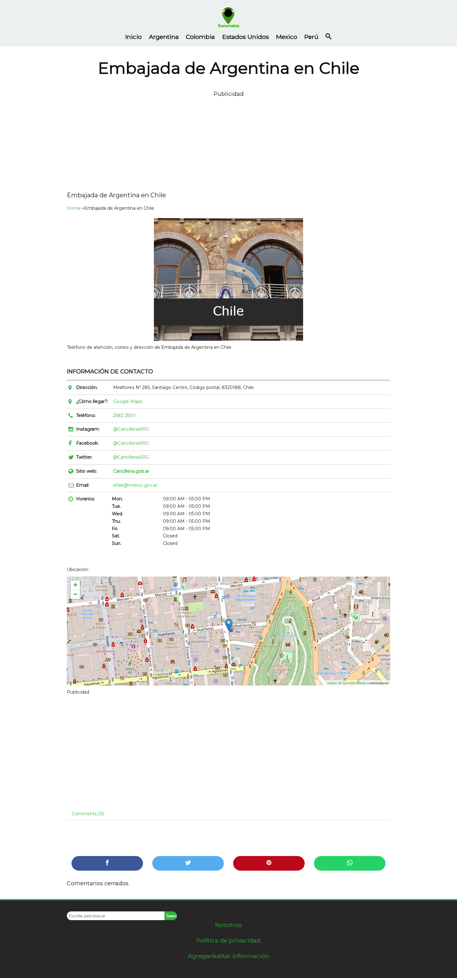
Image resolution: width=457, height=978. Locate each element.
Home (74, 208)
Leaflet (331, 682)
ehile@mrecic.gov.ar (135, 485)
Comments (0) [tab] (88, 814)
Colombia (200, 36)
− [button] (75, 594)
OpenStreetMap (354, 682)
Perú (311, 36)
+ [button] (75, 585)
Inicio (133, 36)
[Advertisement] (228, 142)
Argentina (164, 36)
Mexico (286, 36)
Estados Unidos (245, 36)
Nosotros (228, 925)
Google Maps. (128, 401)
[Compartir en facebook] (107, 863)
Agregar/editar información (228, 956)
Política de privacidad (228, 940)
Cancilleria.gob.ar (131, 471)
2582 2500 (124, 415)
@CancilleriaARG (131, 429)
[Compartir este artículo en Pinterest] (269, 863)
